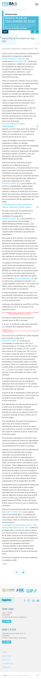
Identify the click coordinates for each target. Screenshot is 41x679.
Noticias (6, 660)
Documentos (7, 664)
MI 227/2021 (18, 61)
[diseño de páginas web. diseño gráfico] (38, 676)
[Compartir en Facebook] (16, 572)
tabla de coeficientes (21, 278)
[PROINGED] (8, 590)
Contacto (6, 667)
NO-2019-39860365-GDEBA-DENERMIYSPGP (13, 125)
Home (4, 652)
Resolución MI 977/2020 (12, 59)
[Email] (38, 601)
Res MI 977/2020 (9, 184)
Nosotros (6, 656)
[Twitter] (28, 600)
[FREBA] (9, 6)
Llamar (7, 621)
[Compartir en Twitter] (23, 572)
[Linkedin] (33, 601)
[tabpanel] (20, 22)
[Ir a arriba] (38, 667)
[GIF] (31, 591)
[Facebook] (24, 601)
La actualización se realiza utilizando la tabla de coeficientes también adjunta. (17, 205)
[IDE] (20, 590)
